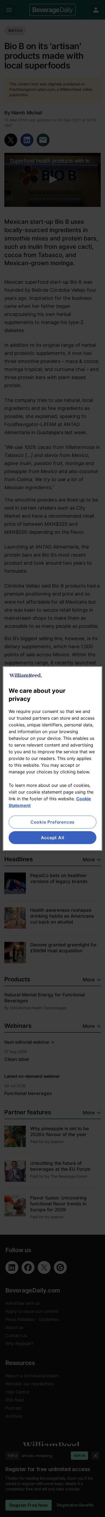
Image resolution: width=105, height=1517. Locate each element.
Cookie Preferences (52, 822)
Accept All (52, 837)
